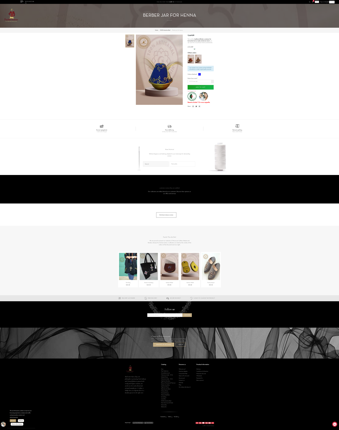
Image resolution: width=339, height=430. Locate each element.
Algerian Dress (165, 387)
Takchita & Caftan (166, 389)
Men (162, 369)
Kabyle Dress (164, 377)
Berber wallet (190, 282)
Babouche (163, 406)
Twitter (169, 416)
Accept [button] (13, 420)
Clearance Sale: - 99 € (167, 375)
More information (17, 424)
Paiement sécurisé (201, 373)
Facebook (162, 416)
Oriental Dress (165, 393)
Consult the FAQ (183, 373)
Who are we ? (182, 369)
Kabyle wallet (169, 282)
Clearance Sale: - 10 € (167, 379)
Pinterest (199, 106)
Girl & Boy (163, 397)
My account (182, 378)
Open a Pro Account (184, 375)
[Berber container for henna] (191, 59)
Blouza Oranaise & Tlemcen (168, 383)
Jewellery (163, 398)
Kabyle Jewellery (165, 385)
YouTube (176, 416)
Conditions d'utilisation (202, 371)
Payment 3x (199, 378)
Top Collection (164, 371)
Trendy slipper (211, 282)
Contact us (182, 380)
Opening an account (163, 344)
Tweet (196, 106)
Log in (180, 344)
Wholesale (199, 375)
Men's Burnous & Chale (167, 402)
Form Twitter (149, 422)
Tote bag (128, 282)
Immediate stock (165, 373)
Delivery (198, 369)
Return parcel (199, 380)
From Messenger (139, 422)
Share (193, 106)
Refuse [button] (21, 420)
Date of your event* (193, 78)
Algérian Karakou (165, 381)
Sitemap (181, 382)
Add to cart (201, 87)
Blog (180, 384)
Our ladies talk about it (185, 387)
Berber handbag (148, 282)
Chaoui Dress (164, 391)
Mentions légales (183, 371)
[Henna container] (198, 59)
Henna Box (164, 404)
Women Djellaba (165, 394)
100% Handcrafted (166, 400)
